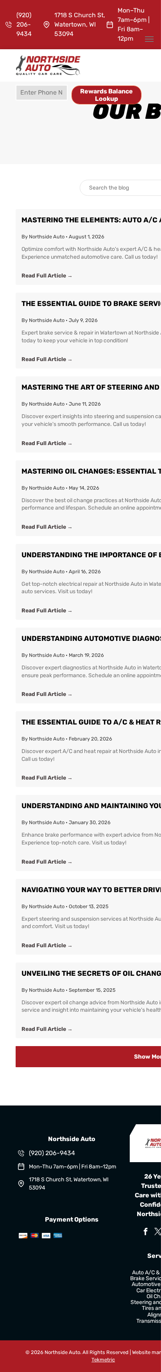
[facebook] (145, 1232)
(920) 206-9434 (24, 24)
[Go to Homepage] (48, 59)
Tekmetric (103, 1360)
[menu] (149, 39)
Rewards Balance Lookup (106, 95)
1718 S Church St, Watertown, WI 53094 (79, 24)
